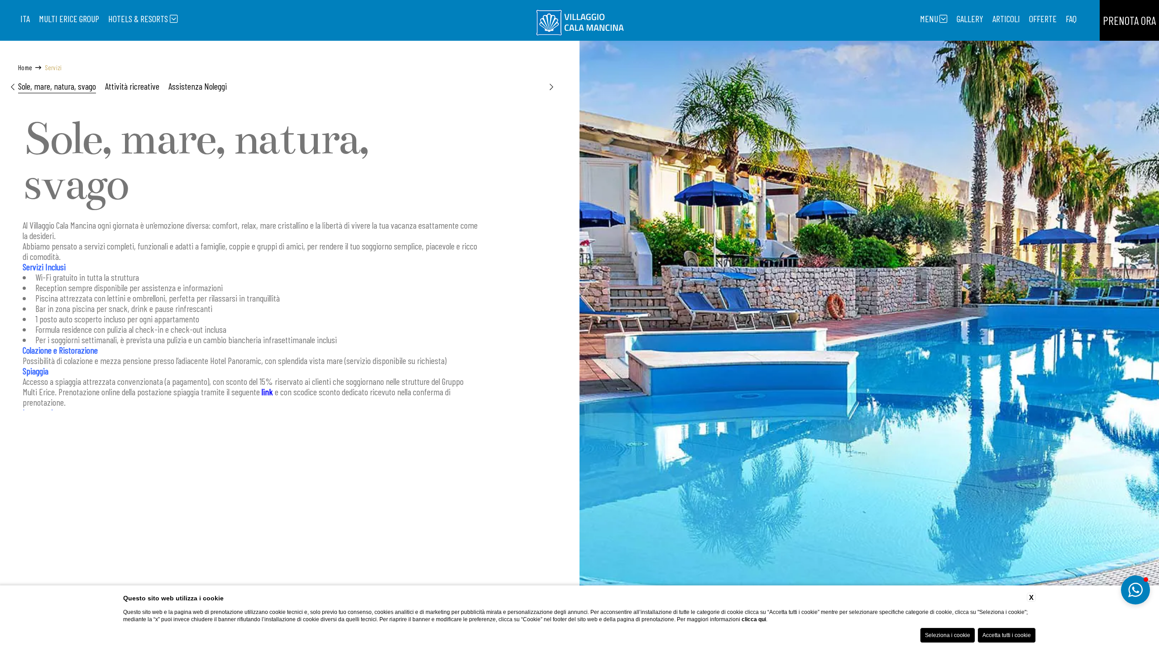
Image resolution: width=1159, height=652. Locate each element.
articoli (1006, 18)
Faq (1071, 18)
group (69, 18)
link (267, 391)
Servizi (53, 67)
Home (25, 67)
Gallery (970, 18)
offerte (1043, 18)
